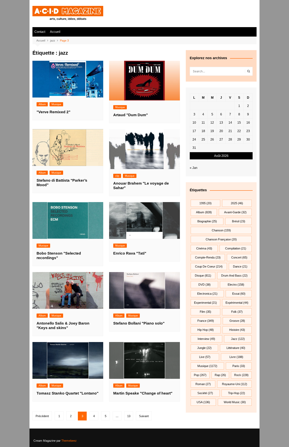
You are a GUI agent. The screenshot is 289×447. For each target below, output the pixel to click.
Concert (239, 257)
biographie (207, 221)
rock (241, 375)
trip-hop (236, 393)
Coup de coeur (209, 266)
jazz (238, 338)
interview (206, 338)
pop (200, 375)
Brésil (238, 221)
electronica (207, 293)
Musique (56, 104)
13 (128, 416)
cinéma (204, 248)
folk (237, 311)
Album (42, 104)
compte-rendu (208, 257)
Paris (238, 366)
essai (238, 293)
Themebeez (69, 440)
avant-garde (235, 212)
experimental (205, 302)
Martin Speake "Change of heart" (142, 393)
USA (203, 402)
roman (203, 384)
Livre (236, 357)
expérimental (236, 302)
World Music (235, 402)
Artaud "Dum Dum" (130, 115)
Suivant (144, 416)
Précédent (42, 416)
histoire (237, 329)
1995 (205, 203)
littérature (235, 348)
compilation (235, 248)
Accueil (55, 31)
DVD (204, 284)
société (205, 393)
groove (237, 320)
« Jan (193, 167)
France (205, 320)
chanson (221, 230)
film (205, 311)
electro (236, 284)
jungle (204, 348)
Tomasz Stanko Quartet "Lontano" (67, 393)
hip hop (205, 329)
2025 (237, 203)
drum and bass (234, 275)
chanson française (221, 239)
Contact (39, 31)
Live (204, 357)
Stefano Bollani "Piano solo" (139, 323)
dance (240, 266)
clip (117, 175)
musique (207, 366)
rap (220, 375)
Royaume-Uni (234, 384)
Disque (203, 275)
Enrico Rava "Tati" (129, 253)
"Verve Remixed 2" (53, 112)
